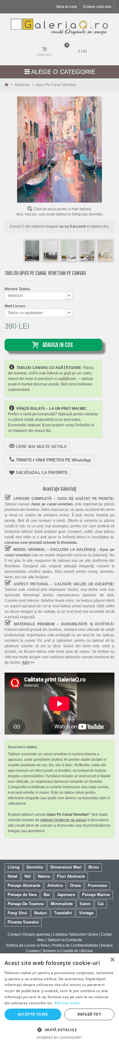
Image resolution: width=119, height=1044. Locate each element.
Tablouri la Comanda (64, 940)
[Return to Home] (7, 85)
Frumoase (97, 885)
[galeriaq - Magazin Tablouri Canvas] (59, 26)
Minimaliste (62, 903)
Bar (47, 894)
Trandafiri (63, 913)
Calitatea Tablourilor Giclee (75, 934)
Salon (85, 903)
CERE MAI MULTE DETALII (41, 446)
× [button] (112, 960)
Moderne (23, 85)
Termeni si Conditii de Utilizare (67, 951)
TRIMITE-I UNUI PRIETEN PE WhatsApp (53, 460)
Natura (44, 876)
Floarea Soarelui (23, 922)
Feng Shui (17, 913)
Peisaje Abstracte (24, 885)
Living (14, 867)
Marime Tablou (18, 289)
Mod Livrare (15, 306)
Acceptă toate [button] (33, 1014)
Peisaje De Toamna (26, 903)
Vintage (86, 913)
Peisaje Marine (96, 894)
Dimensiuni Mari (65, 867)
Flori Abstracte (71, 876)
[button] (59, 1030)
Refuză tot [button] (89, 1014)
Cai (101, 903)
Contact (14, 934)
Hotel (12, 876)
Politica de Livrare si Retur (28, 945)
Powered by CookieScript (59, 1037)
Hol (27, 876)
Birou (93, 867)
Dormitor (35, 867)
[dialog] (59, 998)
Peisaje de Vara (22, 894)
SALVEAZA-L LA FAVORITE (42, 473)
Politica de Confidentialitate (75, 945)
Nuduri (40, 913)
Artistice (55, 885)
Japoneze (66, 894)
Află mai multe (67, 1003)
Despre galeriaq (36, 934)
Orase (75, 885)
